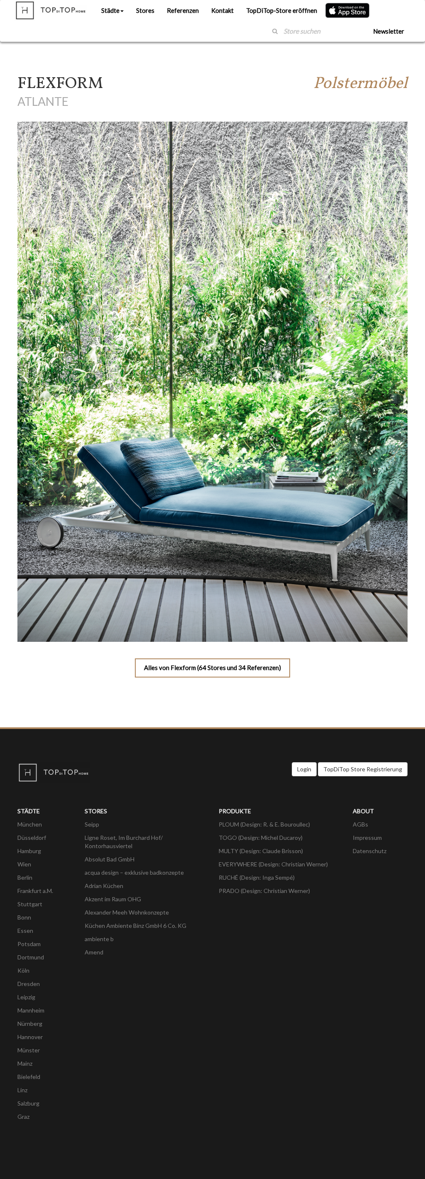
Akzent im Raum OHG (113, 899)
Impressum (367, 837)
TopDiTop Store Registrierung (362, 769)
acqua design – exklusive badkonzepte (134, 872)
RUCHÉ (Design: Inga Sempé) (257, 877)
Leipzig (26, 996)
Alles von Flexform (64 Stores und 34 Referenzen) (212, 667)
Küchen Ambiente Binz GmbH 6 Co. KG (135, 925)
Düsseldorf (31, 837)
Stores (145, 10)
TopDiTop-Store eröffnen (281, 10)
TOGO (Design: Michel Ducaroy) (261, 837)
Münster (28, 1050)
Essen (25, 930)
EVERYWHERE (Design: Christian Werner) (273, 864)
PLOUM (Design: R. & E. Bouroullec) (264, 824)
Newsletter (388, 31)
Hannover (30, 1036)
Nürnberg (29, 1023)
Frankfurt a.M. (35, 890)
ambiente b (99, 938)
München (29, 824)
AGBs (360, 824)
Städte (110, 10)
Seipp (92, 824)
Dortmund (30, 957)
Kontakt (222, 10)
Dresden (28, 983)
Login (304, 769)
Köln (23, 970)
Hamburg (29, 850)
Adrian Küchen (104, 885)
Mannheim (30, 1010)
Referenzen (183, 10)
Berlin (24, 877)
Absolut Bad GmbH (109, 859)
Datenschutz (369, 850)
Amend (94, 952)
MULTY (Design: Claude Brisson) (261, 850)
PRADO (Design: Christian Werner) (264, 890)
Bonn (24, 917)
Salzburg (28, 1103)
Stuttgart (29, 903)
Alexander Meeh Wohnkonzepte (127, 912)
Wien (24, 864)
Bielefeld (28, 1076)
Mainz (24, 1063)
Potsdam (29, 943)
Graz (23, 1116)
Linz (22, 1089)
